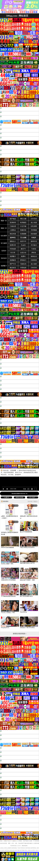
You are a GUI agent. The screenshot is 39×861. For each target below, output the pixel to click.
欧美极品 (23, 222)
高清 (24, 489)
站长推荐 (4, 235)
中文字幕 (23, 226)
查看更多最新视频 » (19, 633)
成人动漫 (34, 222)
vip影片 (6, 497)
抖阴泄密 (34, 260)
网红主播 (23, 219)
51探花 (33, 249)
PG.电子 (32, 497)
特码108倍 (19, 497)
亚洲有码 (13, 222)
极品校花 (13, 267)
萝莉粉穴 (23, 260)
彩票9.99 (13, 245)
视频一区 (4, 220)
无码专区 (4, 258)
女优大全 (23, 252)
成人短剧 (34, 264)
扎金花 (23, 245)
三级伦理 (13, 226)
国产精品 (13, 219)
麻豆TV (23, 249)
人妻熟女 (13, 230)
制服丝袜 (23, 230)
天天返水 (34, 245)
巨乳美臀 (34, 226)
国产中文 (13, 264)
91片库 (13, 252)
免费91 (23, 256)
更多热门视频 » (33, 501)
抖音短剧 (13, 249)
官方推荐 (4, 243)
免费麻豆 (13, 260)
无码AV (3, 251)
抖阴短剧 (23, 267)
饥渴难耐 (23, 234)
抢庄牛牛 (23, 241)
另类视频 (34, 230)
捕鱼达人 (13, 241)
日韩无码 (34, 267)
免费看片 (13, 256)
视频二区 (4, 228)
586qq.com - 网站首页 (17, 15)
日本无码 (34, 219)
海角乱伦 (34, 256)
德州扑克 (34, 241)
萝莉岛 (34, 252)
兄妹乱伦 (23, 264)
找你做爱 (34, 234)
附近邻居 (13, 234)
